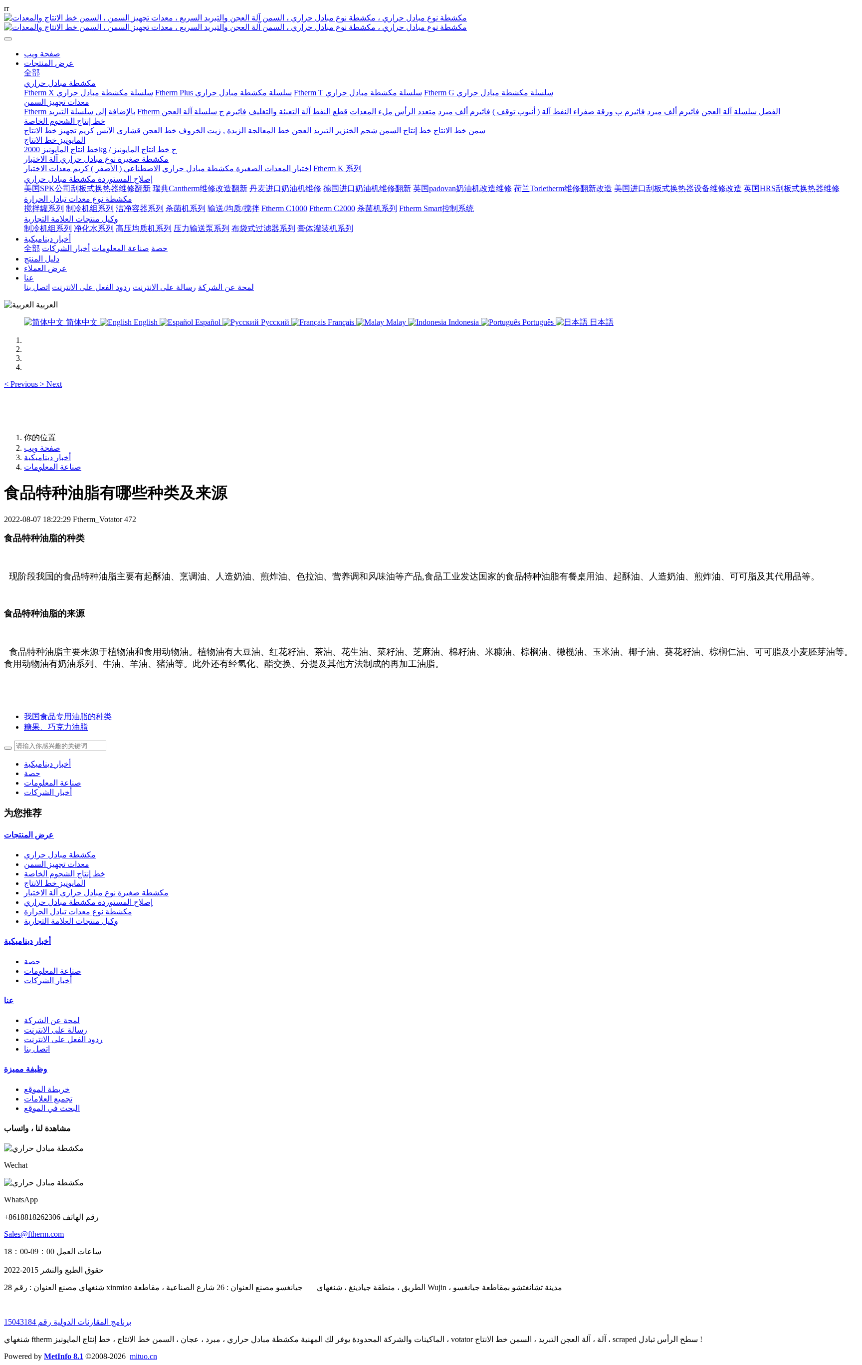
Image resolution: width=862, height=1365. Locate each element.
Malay (396, 322)
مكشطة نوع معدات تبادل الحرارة (78, 911)
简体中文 (82, 322)
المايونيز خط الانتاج (54, 883)
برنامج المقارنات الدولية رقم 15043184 (67, 1322)
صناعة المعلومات (52, 467)
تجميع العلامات (48, 1098)
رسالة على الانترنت (55, 1030)
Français (341, 322)
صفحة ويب (42, 53)
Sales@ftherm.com (34, 1234)
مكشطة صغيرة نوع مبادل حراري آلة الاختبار (96, 892)
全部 (32, 72)
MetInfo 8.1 (63, 1356)
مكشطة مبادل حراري (60, 854)
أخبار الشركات (48, 792)
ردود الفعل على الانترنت (63, 1039)
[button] (22, 384)
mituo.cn (143, 1356)
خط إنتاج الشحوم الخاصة (64, 873)
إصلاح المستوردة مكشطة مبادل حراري (88, 902)
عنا (9, 1000)
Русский (275, 322)
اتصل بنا (37, 1049)
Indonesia (463, 322)
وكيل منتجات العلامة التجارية (71, 921)
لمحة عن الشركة (52, 1020)
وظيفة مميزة (25, 1069)
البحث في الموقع (52, 1108)
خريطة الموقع (47, 1089)
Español (207, 322)
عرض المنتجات (29, 834)
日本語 (601, 322)
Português (538, 322)
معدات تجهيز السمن (56, 864)
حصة (32, 773)
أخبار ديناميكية (47, 457)
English (146, 322)
